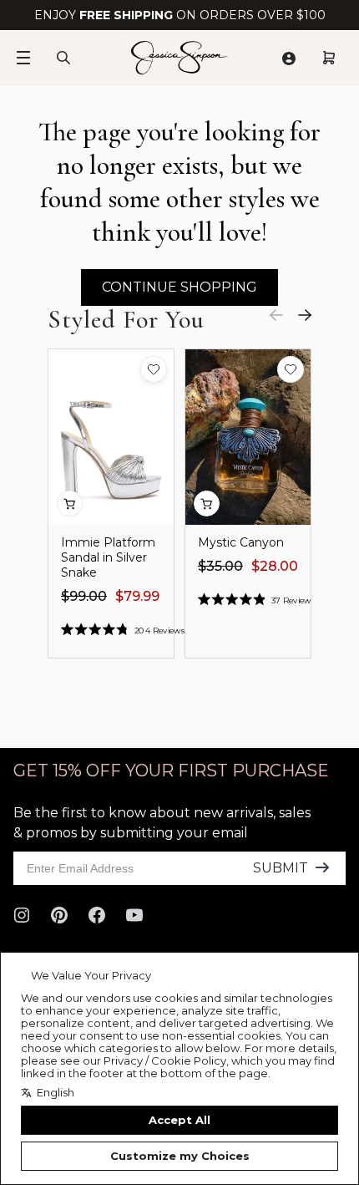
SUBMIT (280, 868)
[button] (153, 369)
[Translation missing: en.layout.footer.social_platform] (21, 915)
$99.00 (84, 596)
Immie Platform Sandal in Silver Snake (108, 557)
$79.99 (137, 596)
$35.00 (220, 566)
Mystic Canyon (241, 542)
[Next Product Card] (305, 315)
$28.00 (274, 566)
